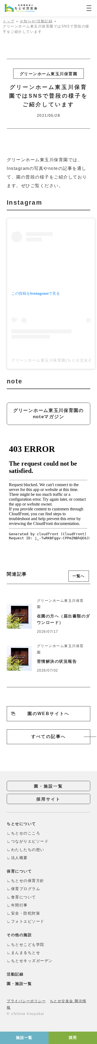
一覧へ (78, 576)
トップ (9, 21)
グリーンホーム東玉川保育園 (49, 73)
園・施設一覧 (48, 786)
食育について (23, 897)
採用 (73, 1037)
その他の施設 (19, 935)
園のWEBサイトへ (48, 713)
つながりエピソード (29, 841)
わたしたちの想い (27, 849)
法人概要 (19, 858)
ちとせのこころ (25, 833)
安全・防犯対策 (25, 913)
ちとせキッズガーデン (32, 961)
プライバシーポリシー (26, 1001)
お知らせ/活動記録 (36, 21)
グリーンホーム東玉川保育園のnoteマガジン (48, 414)
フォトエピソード (27, 921)
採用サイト (48, 799)
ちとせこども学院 (27, 944)
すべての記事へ (48, 736)
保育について (19, 871)
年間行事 (19, 905)
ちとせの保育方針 (27, 880)
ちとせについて (21, 824)
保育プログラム (25, 889)
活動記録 (15, 974)
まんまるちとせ (25, 952)
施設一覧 (24, 1037)
